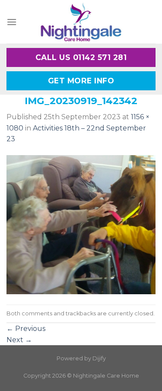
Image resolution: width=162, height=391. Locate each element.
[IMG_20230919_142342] (81, 224)
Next (19, 340)
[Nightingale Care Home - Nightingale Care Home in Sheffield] (81, 22)
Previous (25, 328)
